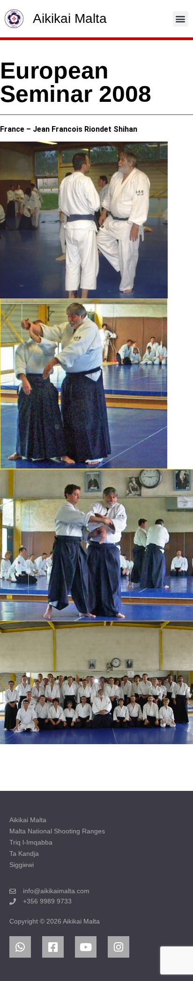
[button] (180, 19)
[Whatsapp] (20, 947)
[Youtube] (85, 947)
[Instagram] (118, 947)
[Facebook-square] (53, 947)
